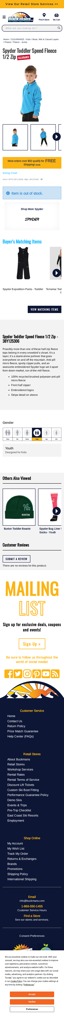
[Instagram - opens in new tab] (27, 674)
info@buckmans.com (32, 900)
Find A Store (44, 20)
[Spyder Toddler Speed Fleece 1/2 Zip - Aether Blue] (15, 137)
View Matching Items (44, 309)
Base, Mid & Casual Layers (45, 39)
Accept (32, 994)
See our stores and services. (32, 919)
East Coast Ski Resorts (22, 815)
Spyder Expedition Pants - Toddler (23, 289)
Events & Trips (17, 805)
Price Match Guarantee (22, 731)
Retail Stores (16, 764)
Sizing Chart (10, 173)
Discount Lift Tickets (20, 785)
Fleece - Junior (20, 42)
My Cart (56, 20)
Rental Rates (16, 774)
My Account (15, 843)
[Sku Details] (41, 179)
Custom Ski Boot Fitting (23, 790)
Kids (28, 39)
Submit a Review (16, 559)
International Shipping (22, 879)
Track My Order (17, 853)
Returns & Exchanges (21, 858)
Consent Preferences (31, 935)
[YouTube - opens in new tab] (46, 674)
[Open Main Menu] (5, 17)
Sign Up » (32, 644)
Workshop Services (20, 769)
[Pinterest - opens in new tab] (36, 674)
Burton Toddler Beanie (17, 528)
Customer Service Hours (32, 910)
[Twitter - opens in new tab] (18, 674)
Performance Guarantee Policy (27, 795)
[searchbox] (59, 28)
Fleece (8, 42)
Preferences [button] (29, 985)
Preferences (32, 1009)
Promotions (15, 869)
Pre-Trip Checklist (19, 810)
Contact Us (14, 721)
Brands (12, 864)
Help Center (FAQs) (20, 736)
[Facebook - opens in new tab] (8, 674)
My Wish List (15, 848)
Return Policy (16, 726)
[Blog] (55, 674)
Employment (15, 820)
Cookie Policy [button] (16, 981)
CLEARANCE (17, 39)
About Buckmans (18, 759)
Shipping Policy (17, 874)
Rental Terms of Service (23, 779)
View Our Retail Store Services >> (32, 4)
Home (6, 39)
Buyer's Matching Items (22, 241)
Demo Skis (14, 800)
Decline (32, 1002)
